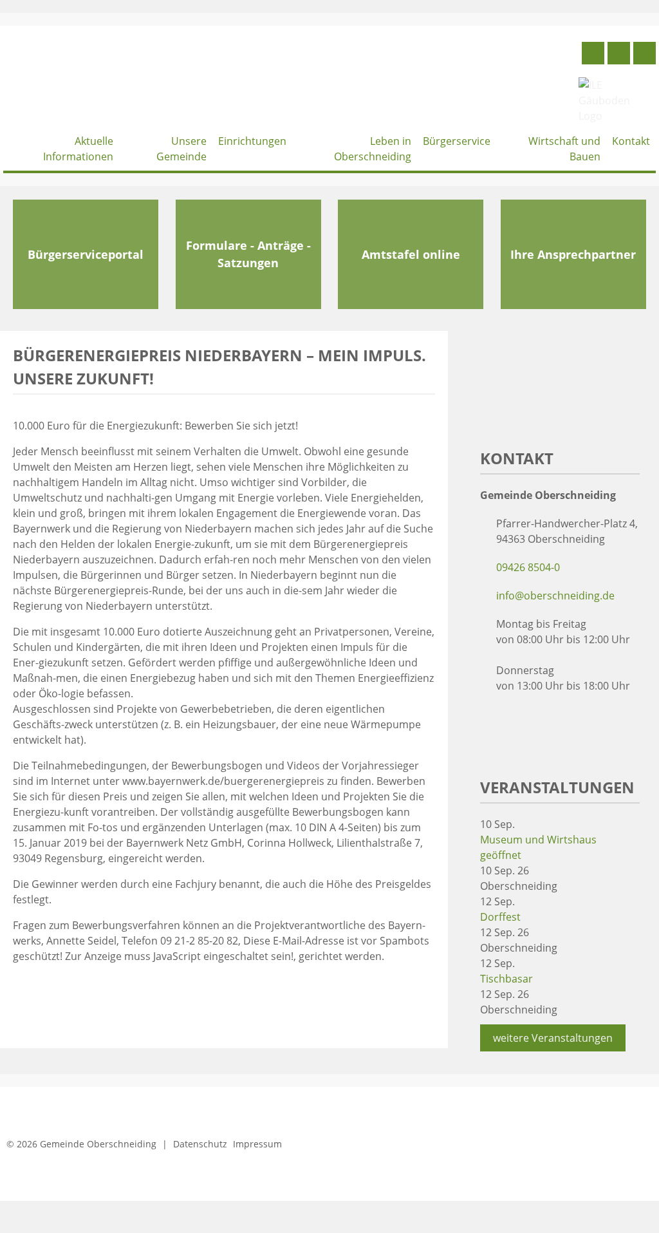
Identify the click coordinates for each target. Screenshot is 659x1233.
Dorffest (500, 917)
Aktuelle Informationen (78, 149)
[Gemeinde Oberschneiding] (99, 80)
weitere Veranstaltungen (553, 1038)
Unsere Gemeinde (181, 149)
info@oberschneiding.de (555, 595)
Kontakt (631, 141)
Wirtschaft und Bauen (564, 149)
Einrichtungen (252, 141)
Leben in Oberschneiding (372, 149)
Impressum (257, 1144)
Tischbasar (506, 979)
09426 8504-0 (528, 567)
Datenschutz (200, 1144)
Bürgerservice (456, 141)
